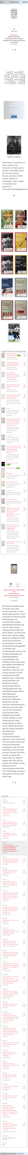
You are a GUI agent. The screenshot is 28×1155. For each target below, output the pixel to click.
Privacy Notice (20, 1153)
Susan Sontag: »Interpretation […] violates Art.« (10, 1087)
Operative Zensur (11, 468)
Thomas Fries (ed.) (9, 590)
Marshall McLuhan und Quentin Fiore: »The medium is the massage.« (11, 1065)
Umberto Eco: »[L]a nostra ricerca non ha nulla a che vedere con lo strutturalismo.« (10, 943)
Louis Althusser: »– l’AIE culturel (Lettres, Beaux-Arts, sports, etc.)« (10, 835)
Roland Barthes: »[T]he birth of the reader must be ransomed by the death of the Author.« (11, 861)
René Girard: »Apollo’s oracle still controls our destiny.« (10, 1005)
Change (14, 116)
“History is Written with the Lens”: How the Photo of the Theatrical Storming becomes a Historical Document (13, 449)
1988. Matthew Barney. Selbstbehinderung (12, 355)
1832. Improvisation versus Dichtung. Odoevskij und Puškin (13, 386)
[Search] (2, 2)
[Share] (15, 50)
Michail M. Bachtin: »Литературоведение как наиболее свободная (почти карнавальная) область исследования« (10, 847)
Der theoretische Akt (12, 482)
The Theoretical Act (11, 499)
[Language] (25, 2)
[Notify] (12, 50)
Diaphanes (14, 2)
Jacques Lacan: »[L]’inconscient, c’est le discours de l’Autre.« (11, 1044)
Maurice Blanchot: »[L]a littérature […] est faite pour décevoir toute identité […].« (10, 883)
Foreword (8, 436)
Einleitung (9, 473)
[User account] (23, 2)
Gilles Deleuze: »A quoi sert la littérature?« (10, 921)
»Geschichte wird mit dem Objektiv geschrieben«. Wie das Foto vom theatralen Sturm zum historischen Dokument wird (13, 422)
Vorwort (8, 408)
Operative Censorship (12, 463)
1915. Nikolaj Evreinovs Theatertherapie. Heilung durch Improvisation (13, 364)
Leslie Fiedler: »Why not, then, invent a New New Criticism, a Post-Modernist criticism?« (10, 954)
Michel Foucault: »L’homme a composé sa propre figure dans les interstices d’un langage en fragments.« (11, 966)
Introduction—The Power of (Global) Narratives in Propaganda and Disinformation (13, 527)
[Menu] (1, 2)
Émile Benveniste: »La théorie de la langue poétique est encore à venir (10, 872)
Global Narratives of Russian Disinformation (13, 543)
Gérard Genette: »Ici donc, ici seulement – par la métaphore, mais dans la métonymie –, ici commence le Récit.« (11, 993)
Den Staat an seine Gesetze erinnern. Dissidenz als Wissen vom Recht (13, 396)
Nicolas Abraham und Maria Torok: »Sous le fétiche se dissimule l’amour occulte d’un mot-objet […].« (11, 811)
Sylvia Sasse (14, 35)
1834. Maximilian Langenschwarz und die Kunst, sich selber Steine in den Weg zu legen (13, 375)
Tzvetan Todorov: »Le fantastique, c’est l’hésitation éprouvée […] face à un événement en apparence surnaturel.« (10, 1126)
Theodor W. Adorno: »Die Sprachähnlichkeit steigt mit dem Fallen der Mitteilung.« (10, 823)
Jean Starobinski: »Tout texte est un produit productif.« (10, 1097)
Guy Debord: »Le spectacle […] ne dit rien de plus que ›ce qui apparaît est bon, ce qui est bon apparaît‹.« (10, 910)
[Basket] (26, 2)
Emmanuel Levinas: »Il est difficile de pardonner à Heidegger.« (9, 1054)
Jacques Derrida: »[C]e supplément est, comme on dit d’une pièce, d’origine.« (11, 931)
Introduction (9, 491)
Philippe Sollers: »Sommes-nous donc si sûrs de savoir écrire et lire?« (10, 1076)
